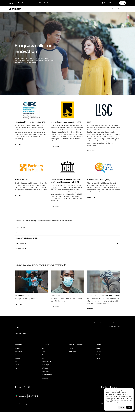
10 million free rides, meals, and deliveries (103, 295)
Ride (18, 3)
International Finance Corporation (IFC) (30, 122)
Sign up (122, 3)
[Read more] (31, 281)
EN (105, 3)
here (124, 402)
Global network (121, 9)
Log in (116, 3)
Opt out (122, 407)
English (105, 387)
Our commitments (22, 295)
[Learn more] (31, 110)
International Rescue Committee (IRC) (66, 122)
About (46, 3)
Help (110, 3)
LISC (89, 122)
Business (30, 3)
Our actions (55, 295)
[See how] (103, 281)
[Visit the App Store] (33, 396)
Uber (11, 3)
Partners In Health (21, 180)
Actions (113, 9)
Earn (23, 3)
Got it (129, 407)
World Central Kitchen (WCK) (98, 180)
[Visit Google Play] (21, 396)
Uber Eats (39, 3)
